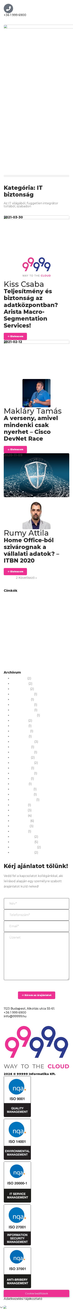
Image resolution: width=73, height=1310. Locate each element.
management (39, 634)
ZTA (14, 664)
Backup (28, 599)
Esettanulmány (34, 615)
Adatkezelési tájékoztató (23, 1299)
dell (25, 610)
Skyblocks (15, 650)
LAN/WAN (10, 634)
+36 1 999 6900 (15, 15)
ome (61, 634)
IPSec (38, 622)
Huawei (25, 622)
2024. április (19, 726)
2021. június (19, 805)
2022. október (20, 768)
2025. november (22, 694)
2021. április (19, 815)
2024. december (22, 705)
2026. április (19, 683)
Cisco (54, 597)
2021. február (20, 826)
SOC (26, 650)
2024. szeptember (23, 715)
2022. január (19, 784)
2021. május (19, 810)
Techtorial (44, 650)
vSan (11, 657)
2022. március (20, 778)
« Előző (8, 578)
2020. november (22, 842)
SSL (33, 650)
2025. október (20, 699)
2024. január (19, 736)
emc (20, 615)
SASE (47, 645)
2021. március (20, 821)
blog (38, 599)
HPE (10, 622)
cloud (8, 605)
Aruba (17, 599)
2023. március (20, 757)
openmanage (12, 640)
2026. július (19, 678)
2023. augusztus (22, 752)
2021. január (19, 831)
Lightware (24, 634)
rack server (11, 645)
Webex (39, 656)
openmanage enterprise (53, 640)
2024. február (20, 731)
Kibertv (62, 629)
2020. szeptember (23, 847)
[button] (36, 176)
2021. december (22, 789)
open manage (30, 640)
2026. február (20, 689)
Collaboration (44, 604)
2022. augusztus (22, 773)
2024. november (22, 710)
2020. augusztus (22, 852)
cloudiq (18, 605)
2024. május (19, 720)
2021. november (22, 794)
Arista (8, 599)
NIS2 (53, 634)
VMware (57, 650)
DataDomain (11, 610)
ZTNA (23, 664)
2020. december (22, 836)
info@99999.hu (15, 1016)
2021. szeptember (23, 800)
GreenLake (55, 615)
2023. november (22, 741)
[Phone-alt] (8, 8)
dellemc (41, 610)
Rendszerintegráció (30, 645)
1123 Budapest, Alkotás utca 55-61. (29, 1008)
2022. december (22, 763)
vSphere (21, 657)
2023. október (20, 747)
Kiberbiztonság (46, 629)
